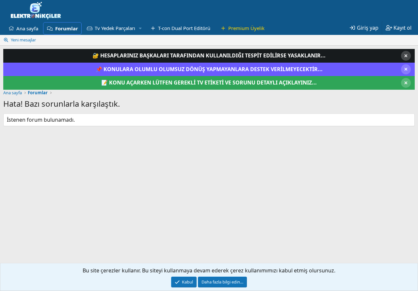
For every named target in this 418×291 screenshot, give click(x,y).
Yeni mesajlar (23, 40)
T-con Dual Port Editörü (184, 28)
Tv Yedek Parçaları (115, 28)
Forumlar (66, 28)
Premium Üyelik (246, 28)
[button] (140, 28)
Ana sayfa (27, 28)
